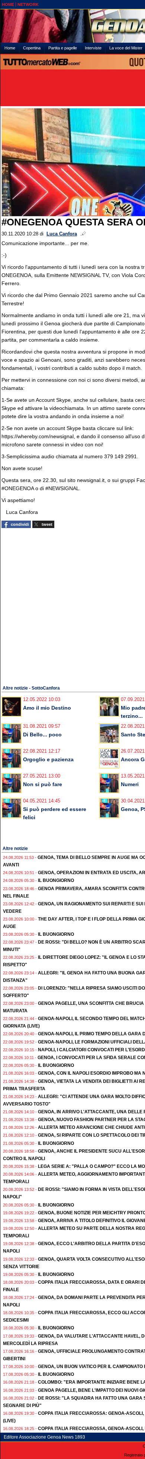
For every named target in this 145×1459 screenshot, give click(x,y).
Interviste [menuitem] (93, 48)
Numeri (130, 784)
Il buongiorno (56, 880)
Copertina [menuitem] (32, 48)
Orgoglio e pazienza (48, 759)
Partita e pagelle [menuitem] (62, 48)
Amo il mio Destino (47, 708)
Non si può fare (42, 784)
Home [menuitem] (9, 48)
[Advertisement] (72, 605)
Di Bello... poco (42, 734)
